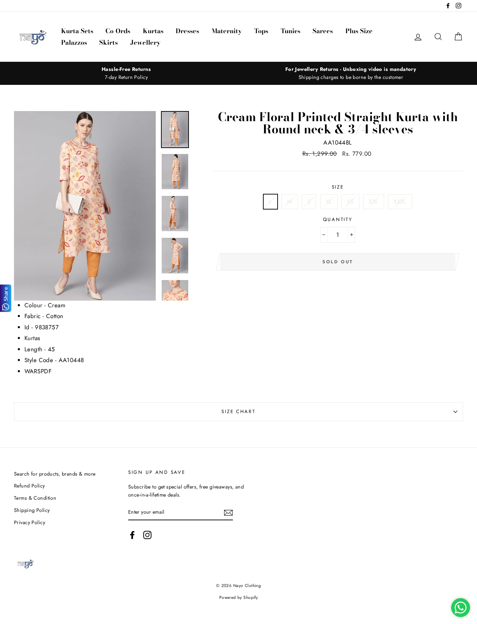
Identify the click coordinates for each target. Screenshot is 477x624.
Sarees (323, 31)
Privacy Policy (29, 522)
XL (329, 201)
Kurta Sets (77, 31)
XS (350, 201)
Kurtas (153, 31)
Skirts (108, 42)
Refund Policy (29, 485)
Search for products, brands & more (54, 473)
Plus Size (359, 31)
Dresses (187, 31)
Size (338, 186)
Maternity (227, 31)
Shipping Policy (32, 510)
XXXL (400, 201)
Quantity (338, 219)
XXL (373, 201)
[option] (126, 73)
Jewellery (145, 42)
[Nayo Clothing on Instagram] (147, 535)
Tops (261, 31)
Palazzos (74, 42)
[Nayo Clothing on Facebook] (132, 535)
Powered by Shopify (238, 597)
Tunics (290, 31)
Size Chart (238, 411)
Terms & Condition (35, 497)
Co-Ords (117, 31)
